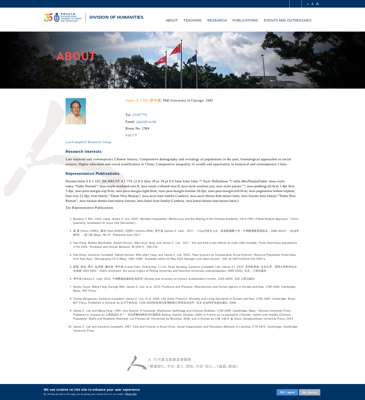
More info (131, 393)
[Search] (317, 20)
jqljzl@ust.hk (146, 122)
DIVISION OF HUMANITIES (117, 17)
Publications (245, 20)
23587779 (139, 115)
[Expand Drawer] (296, 4)
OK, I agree (287, 392)
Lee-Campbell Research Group (88, 142)
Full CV (131, 135)
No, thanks (309, 392)
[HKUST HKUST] (63, 17)
